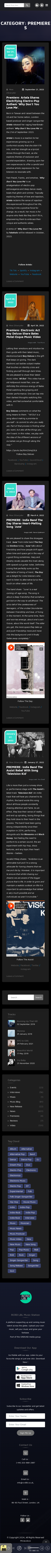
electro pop (15, 1186)
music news (15, 1228)
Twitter (35, 965)
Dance (13, 1159)
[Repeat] (47, 1548)
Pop (12, 1249)
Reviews (14, 1120)
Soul (12, 1271)
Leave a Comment (15, 281)
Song (35, 1260)
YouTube (23, 460)
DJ (38, 1159)
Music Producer (17, 1234)
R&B (36, 1249)
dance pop (26, 1159)
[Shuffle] (42, 1548)
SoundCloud (36, 460)
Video (12, 1125)
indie (12, 1207)
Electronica (15, 1175)
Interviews (15, 1092)
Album (13, 1149)
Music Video (16, 1239)
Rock (21, 1255)
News (12, 1111)
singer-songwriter (19, 1260)
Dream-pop (15, 1165)
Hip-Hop (14, 1202)
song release (16, 1265)
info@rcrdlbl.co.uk (25, 1482)
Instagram (32, 464)
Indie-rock (15, 1212)
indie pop (30, 1212)
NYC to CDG (22, 1041)
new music (15, 1244)
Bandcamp (19, 464)
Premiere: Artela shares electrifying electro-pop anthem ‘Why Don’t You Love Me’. (22, 102)
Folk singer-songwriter (21, 1196)
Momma (21, 1031)
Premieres (14, 1116)
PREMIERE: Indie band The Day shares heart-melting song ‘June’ (24, 523)
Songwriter (33, 1265)
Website (13, 707)
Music (12, 1223)
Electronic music (17, 1181)
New (29, 1239)
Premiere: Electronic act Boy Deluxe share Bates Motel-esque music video (23, 333)
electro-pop (15, 1170)
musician (25, 1223)
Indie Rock (15, 1218)
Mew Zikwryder (16, 325)
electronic (31, 1170)
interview (29, 1218)
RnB (12, 1255)
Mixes (12, 1097)
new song (31, 1244)
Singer (32, 1255)
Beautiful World (25, 1050)
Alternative (26, 1149)
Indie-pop (25, 1207)
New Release (16, 1106)
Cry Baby (21, 1060)
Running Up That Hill (27, 1021)
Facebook (12, 460)
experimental (16, 1191)
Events (13, 1087)
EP (27, 1186)
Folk (30, 1191)
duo (28, 1165)
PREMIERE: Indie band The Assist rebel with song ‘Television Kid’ (24, 770)
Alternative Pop (17, 1154)
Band (32, 1154)
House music (29, 1202)
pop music (24, 1249)
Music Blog (15, 1102)
